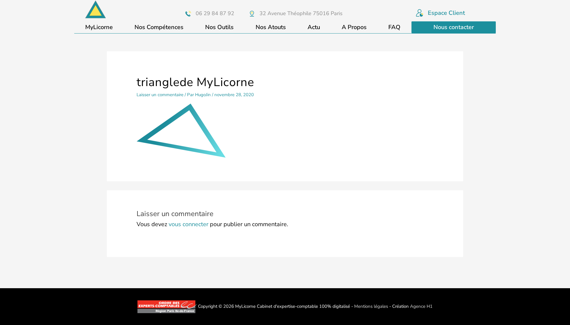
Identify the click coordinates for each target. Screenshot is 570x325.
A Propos (354, 27)
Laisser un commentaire (160, 95)
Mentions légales (371, 306)
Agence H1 (421, 306)
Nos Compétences (158, 27)
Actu (314, 27)
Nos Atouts (271, 27)
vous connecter (188, 224)
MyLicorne (99, 27)
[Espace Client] (419, 13)
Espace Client (446, 13)
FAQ (394, 27)
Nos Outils (219, 27)
